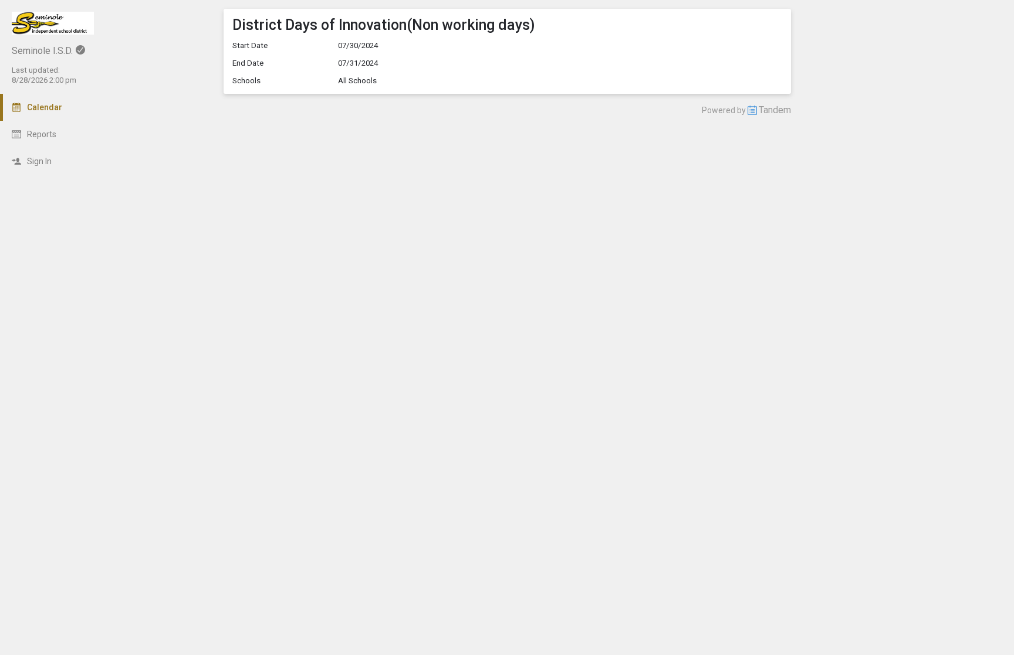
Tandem (775, 110)
